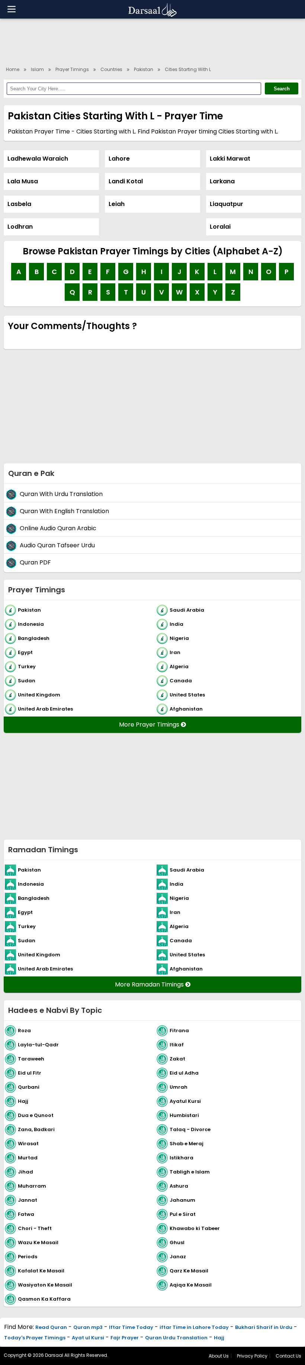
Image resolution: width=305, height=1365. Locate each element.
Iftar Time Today (131, 1327)
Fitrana (179, 1030)
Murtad (28, 1157)
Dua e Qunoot (36, 1114)
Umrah (178, 1086)
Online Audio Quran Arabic (58, 528)
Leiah (117, 204)
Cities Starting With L (188, 69)
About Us (219, 1356)
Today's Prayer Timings (34, 1337)
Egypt (25, 652)
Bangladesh (33, 637)
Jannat (27, 1199)
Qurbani (28, 1086)
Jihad (25, 1171)
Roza (24, 1030)
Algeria (179, 666)
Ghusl (177, 1242)
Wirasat (28, 1143)
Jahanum (182, 1199)
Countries (111, 69)
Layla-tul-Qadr (38, 1044)
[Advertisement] (152, 41)
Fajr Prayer (124, 1337)
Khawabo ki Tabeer (195, 1228)
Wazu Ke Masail (38, 1242)
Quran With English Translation (64, 511)
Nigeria (179, 637)
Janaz (178, 1256)
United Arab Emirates (45, 708)
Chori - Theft (35, 1228)
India (176, 623)
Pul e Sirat (183, 1213)
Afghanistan (186, 708)
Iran (175, 652)
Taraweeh (31, 1058)
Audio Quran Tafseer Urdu (57, 545)
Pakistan (143, 69)
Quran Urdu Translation (176, 1337)
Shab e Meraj (186, 1143)
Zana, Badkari (36, 1129)
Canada (181, 680)
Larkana (222, 181)
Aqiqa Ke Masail (191, 1284)
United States (187, 694)
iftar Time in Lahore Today (194, 1327)
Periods (27, 1256)
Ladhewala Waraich (37, 158)
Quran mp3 (88, 1327)
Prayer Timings (72, 69)
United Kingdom (39, 694)
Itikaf (177, 1044)
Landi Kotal (126, 181)
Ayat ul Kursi (88, 1337)
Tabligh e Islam (190, 1171)
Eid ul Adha (184, 1072)
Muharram (32, 1185)
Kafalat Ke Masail (41, 1270)
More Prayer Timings (150, 724)
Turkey (27, 666)
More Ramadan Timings (150, 984)
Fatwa (26, 1213)
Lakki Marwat (230, 158)
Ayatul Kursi (185, 1100)
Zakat (177, 1058)
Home (12, 69)
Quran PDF (35, 562)
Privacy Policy (252, 1356)
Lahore (119, 158)
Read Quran (51, 1327)
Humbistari (184, 1114)
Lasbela (19, 204)
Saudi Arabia (187, 609)
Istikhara (181, 1157)
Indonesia (31, 623)
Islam (37, 69)
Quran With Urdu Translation (61, 494)
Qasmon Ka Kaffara (44, 1298)
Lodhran (20, 226)
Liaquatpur (226, 204)
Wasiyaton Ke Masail (45, 1284)
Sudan (26, 680)
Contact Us (288, 1356)
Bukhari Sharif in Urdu (263, 1327)
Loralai (220, 226)
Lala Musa (22, 181)
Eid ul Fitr (29, 1072)
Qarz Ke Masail (189, 1270)
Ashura (179, 1185)
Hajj (23, 1100)
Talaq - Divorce (190, 1129)
